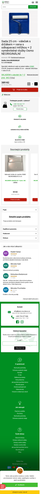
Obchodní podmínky (20, 368)
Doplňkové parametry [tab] (9, 229)
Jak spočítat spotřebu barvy (19, 382)
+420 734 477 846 (22, 316)
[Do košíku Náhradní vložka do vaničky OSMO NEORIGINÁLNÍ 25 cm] (15, 199)
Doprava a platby (20, 411)
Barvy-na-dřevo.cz (17, 321)
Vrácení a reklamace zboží (20, 391)
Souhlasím (21, 485)
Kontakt (19, 372)
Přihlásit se (20, 348)
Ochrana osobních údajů (20, 370)
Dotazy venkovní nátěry (20, 440)
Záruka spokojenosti (20, 387)
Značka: (10, 60)
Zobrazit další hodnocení (30, 299)
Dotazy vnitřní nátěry (20, 442)
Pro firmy (20, 413)
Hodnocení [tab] (6, 233)
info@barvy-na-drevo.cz (22, 311)
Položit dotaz (20, 109)
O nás (20, 375)
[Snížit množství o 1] (29, 83)
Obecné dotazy (19, 437)
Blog (19, 452)
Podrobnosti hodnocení (18, 57)
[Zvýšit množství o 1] (36, 83)
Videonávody (20, 389)
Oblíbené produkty (19, 377)
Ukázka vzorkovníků (20, 445)
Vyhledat (33, 7)
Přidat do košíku (22, 90)
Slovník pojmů (20, 384)
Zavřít (11, 94)
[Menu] (37, 2)
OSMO (32, 66)
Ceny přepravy (19, 380)
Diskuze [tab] (5, 238)
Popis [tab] (5, 210)
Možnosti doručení (32, 74)
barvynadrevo (22, 321)
